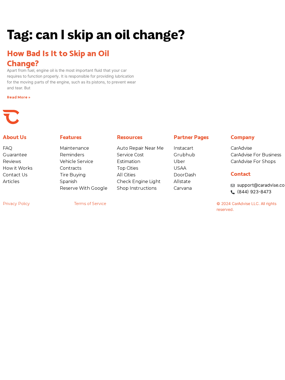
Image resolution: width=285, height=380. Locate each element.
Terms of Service (90, 203)
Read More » (18, 97)
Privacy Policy (16, 203)
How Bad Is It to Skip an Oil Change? (58, 57)
